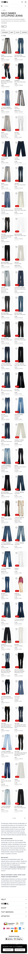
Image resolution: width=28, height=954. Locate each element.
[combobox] (14, 6)
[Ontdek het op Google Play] (18, 939)
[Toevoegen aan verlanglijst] (2, 39)
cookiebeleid (19, 946)
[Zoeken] (25, 6)
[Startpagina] (4, 2)
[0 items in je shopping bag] (25, 2)
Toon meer (4, 22)
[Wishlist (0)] (22, 2)
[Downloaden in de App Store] (9, 939)
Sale (3, 26)
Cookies (20, 944)
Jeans (4, 10)
